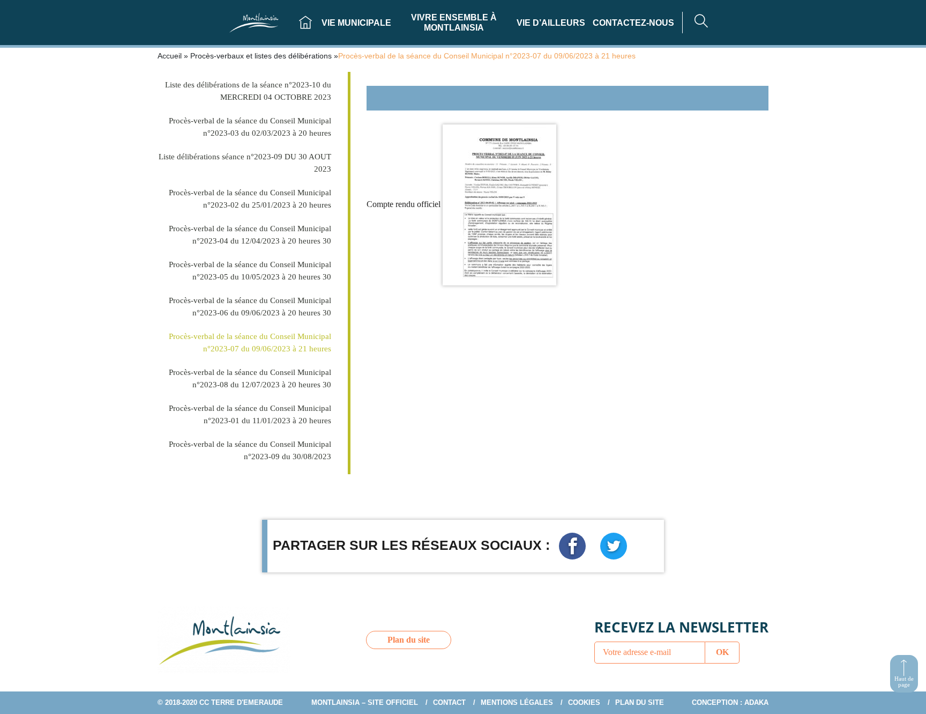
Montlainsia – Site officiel (364, 702)
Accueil (170, 55)
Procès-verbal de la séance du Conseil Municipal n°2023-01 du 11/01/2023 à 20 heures (250, 414)
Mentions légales (517, 702)
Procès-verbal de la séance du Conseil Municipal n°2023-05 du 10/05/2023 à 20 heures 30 (250, 270)
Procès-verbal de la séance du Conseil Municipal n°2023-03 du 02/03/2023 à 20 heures (250, 126)
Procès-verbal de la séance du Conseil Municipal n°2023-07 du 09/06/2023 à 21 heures (250, 342)
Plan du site (408, 639)
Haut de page (904, 681)
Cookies (584, 702)
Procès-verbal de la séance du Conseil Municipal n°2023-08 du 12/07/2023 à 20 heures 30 (250, 378)
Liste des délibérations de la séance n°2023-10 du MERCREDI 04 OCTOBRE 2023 (248, 90)
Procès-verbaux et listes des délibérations (261, 55)
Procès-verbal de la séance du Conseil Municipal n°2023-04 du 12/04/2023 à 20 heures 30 (250, 234)
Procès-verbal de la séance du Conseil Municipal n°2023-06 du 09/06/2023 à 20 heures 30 (250, 306)
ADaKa (756, 702)
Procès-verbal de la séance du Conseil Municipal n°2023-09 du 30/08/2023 (250, 450)
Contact (449, 702)
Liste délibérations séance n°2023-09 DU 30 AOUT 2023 (245, 162)
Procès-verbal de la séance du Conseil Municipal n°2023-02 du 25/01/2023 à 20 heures (250, 198)
